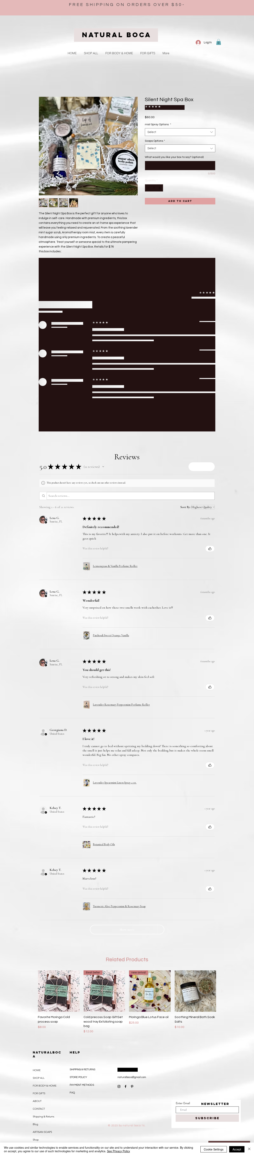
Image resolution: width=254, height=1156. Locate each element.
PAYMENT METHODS (82, 911)
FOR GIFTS (39, 920)
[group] (127, 829)
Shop (36, 966)
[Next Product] (221, 817)
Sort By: (185, 334)
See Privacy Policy (118, 1151)
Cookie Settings (213, 1149)
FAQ (72, 919)
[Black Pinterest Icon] (132, 913)
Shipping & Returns (43, 943)
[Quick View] (59, 818)
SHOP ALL (39, 904)
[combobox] (180, 128)
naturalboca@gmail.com (131, 904)
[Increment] (160, 183)
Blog (35, 951)
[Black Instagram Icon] (119, 913)
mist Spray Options (158, 120)
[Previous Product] (32, 817)
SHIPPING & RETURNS (82, 896)
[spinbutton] (154, 183)
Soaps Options (155, 136)
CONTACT (39, 935)
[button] (218, 42)
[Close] (249, 1149)
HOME (37, 897)
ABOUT (37, 927)
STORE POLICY (79, 904)
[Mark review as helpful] (210, 375)
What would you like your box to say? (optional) (174, 152)
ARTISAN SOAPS (42, 958)
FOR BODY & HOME (45, 912)
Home (43, 82)
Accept (237, 1149)
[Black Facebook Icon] (125, 913)
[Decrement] (147, 183)
